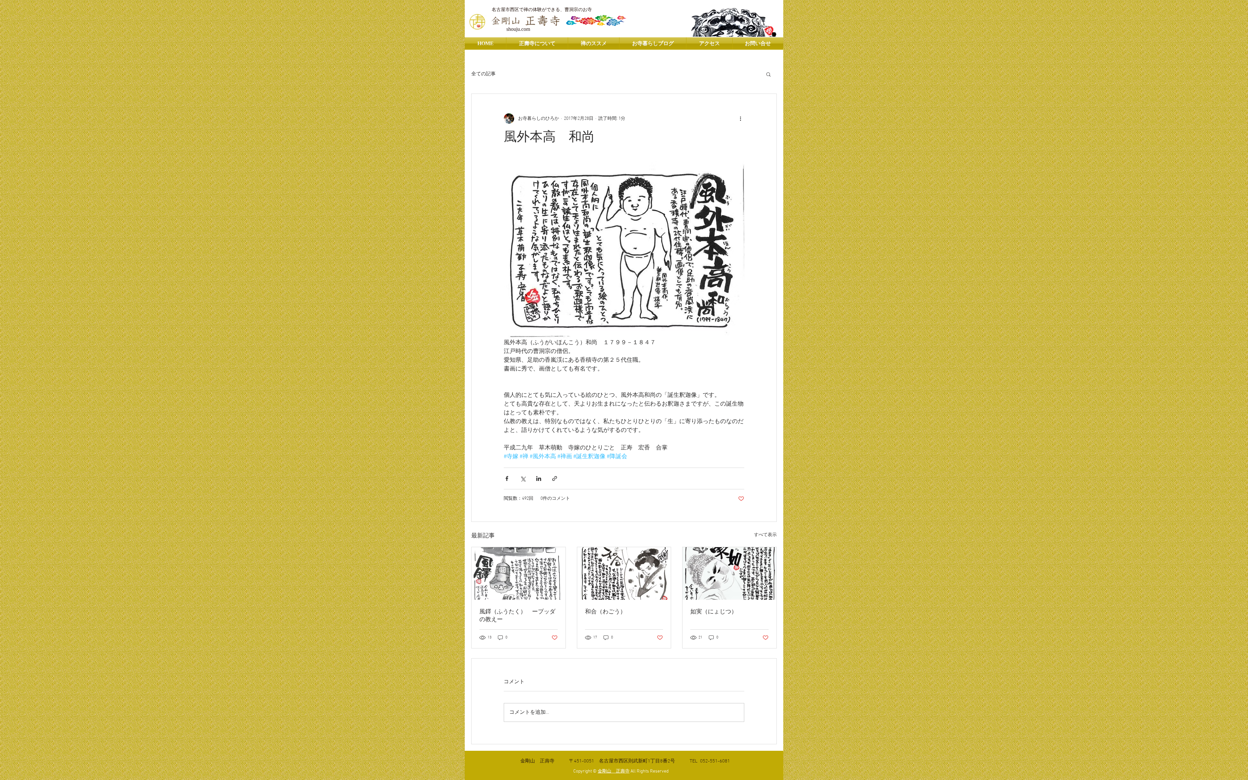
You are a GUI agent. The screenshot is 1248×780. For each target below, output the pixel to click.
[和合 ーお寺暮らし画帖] (624, 573)
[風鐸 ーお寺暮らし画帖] (519, 573)
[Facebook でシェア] (507, 478)
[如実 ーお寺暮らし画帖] (729, 573)
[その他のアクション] (740, 118)
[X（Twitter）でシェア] (523, 478)
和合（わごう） (605, 612)
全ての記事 (483, 74)
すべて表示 (765, 535)
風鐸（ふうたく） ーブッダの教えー (517, 616)
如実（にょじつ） (713, 612)
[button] (768, 74)
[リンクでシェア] (555, 478)
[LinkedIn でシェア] (539, 478)
